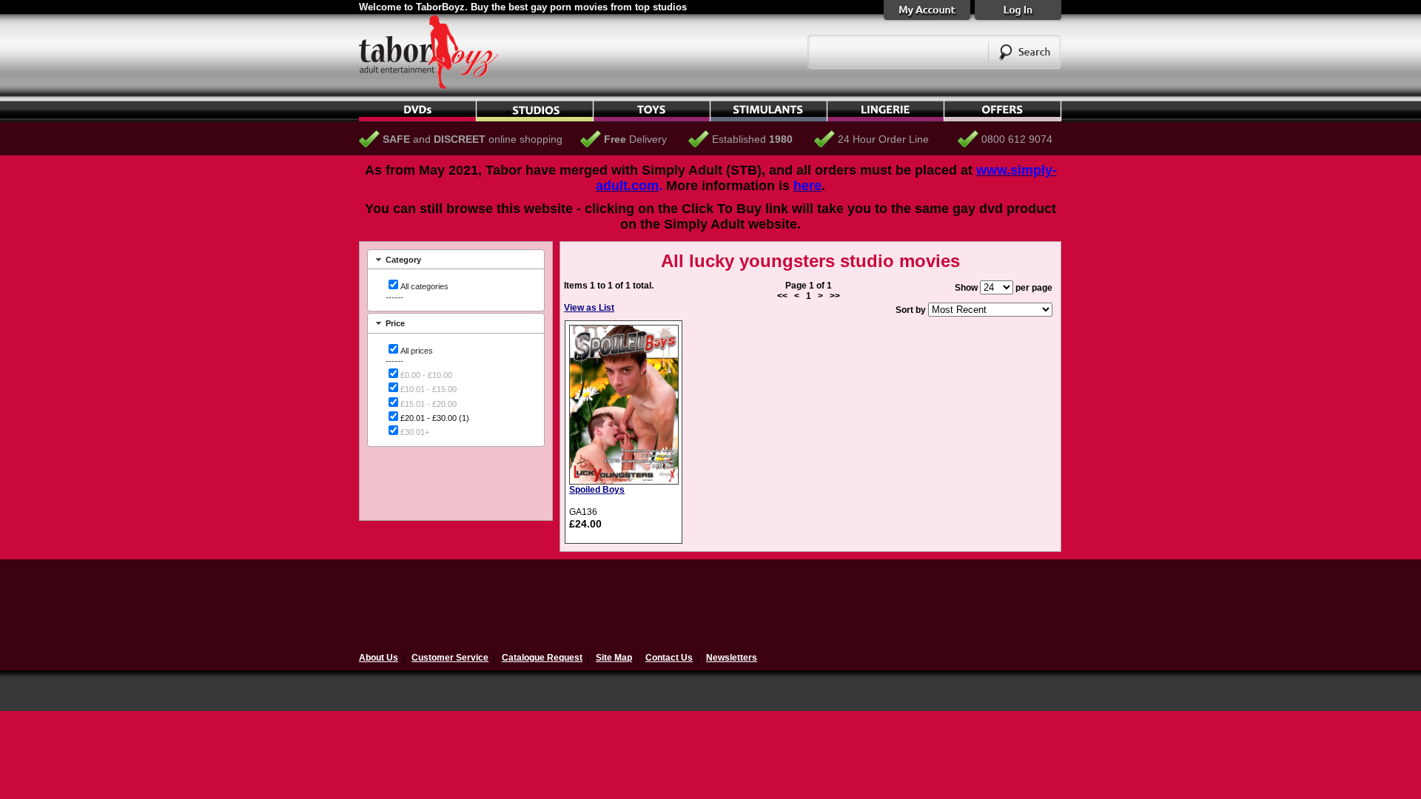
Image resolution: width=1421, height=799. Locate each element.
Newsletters (731, 658)
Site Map (614, 658)
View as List (589, 308)
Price (395, 323)
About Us (378, 658)
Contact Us (669, 658)
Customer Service (449, 658)
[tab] (456, 259)
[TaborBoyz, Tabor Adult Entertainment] (436, 86)
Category (403, 259)
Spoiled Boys (597, 490)
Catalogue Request (542, 658)
